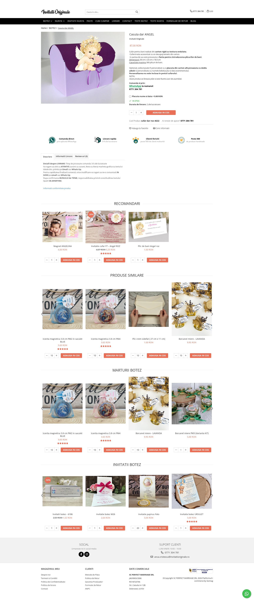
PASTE (90, 21)
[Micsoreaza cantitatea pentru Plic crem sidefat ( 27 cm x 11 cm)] (133, 355)
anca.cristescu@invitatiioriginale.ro (171, 556)
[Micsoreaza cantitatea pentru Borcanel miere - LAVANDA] (176, 355)
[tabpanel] (83, 68)
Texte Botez (141, 21)
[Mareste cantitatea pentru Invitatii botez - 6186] (56, 528)
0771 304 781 (171, 552)
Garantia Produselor (94, 581)
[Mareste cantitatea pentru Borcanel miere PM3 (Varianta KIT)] (186, 450)
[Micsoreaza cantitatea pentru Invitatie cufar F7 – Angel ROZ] (90, 260)
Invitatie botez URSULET (191, 514)
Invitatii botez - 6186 (63, 514)
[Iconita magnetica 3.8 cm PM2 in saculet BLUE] (62, 309)
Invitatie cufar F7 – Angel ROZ (105, 246)
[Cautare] (136, 12)
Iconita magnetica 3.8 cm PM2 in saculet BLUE (62, 340)
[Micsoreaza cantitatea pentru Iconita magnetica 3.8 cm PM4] (90, 355)
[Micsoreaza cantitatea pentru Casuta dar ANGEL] (131, 112)
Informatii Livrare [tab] (64, 156)
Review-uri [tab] (81, 156)
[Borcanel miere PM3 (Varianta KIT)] (192, 403)
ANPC (87, 588)
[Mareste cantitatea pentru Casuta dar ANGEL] (141, 112)
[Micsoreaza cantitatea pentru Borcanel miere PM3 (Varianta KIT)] (176, 450)
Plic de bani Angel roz (148, 246)
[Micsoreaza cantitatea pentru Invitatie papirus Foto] (133, 528)
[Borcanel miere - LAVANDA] (192, 309)
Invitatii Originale (136, 38)
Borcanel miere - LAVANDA (192, 338)
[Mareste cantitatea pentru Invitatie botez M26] (99, 528)
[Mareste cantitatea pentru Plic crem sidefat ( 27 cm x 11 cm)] (143, 355)
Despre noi (45, 574)
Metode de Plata (92, 574)
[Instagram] (86, 554)
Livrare (116, 21)
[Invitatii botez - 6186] (62, 491)
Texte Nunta (157, 21)
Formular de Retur (177, 21)
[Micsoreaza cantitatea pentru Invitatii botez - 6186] (47, 528)
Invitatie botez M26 (105, 514)
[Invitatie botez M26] (106, 491)
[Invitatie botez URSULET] (192, 491)
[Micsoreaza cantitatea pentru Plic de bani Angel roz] (133, 260)
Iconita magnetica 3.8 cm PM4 (105, 338)
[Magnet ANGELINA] (62, 227)
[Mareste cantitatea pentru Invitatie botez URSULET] (186, 528)
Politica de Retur (92, 578)
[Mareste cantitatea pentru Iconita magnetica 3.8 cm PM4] (99, 355)
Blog (193, 21)
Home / (45, 28)
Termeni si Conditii (49, 578)
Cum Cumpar (102, 21)
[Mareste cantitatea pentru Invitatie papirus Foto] (143, 528)
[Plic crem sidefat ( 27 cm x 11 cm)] (149, 309)
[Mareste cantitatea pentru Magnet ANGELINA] (56, 260)
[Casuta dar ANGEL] (83, 68)
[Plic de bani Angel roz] (149, 227)
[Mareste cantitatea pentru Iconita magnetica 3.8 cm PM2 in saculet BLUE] (56, 355)
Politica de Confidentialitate (53, 581)
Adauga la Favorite (139, 128)
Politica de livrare (48, 585)
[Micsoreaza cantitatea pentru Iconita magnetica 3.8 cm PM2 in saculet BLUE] (47, 355)
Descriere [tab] (47, 156)
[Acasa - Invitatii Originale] (55, 12)
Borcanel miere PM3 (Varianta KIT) (192, 433)
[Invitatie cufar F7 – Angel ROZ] (106, 227)
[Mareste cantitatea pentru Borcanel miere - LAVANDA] (186, 355)
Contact (127, 21)
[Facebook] (81, 554)
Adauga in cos (161, 112)
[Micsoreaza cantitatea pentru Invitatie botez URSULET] (176, 528)
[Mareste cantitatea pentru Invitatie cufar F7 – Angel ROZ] (99, 260)
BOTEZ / (53, 28)
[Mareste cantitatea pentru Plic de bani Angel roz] (143, 260)
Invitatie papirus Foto (148, 514)
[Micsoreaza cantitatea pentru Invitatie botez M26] (90, 528)
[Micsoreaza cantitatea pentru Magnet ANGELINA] (47, 260)
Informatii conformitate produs (57, 188)
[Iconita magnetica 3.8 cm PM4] (106, 309)
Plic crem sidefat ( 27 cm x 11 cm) (148, 338)
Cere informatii (162, 128)
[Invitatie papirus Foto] (149, 491)
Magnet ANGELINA (63, 246)
